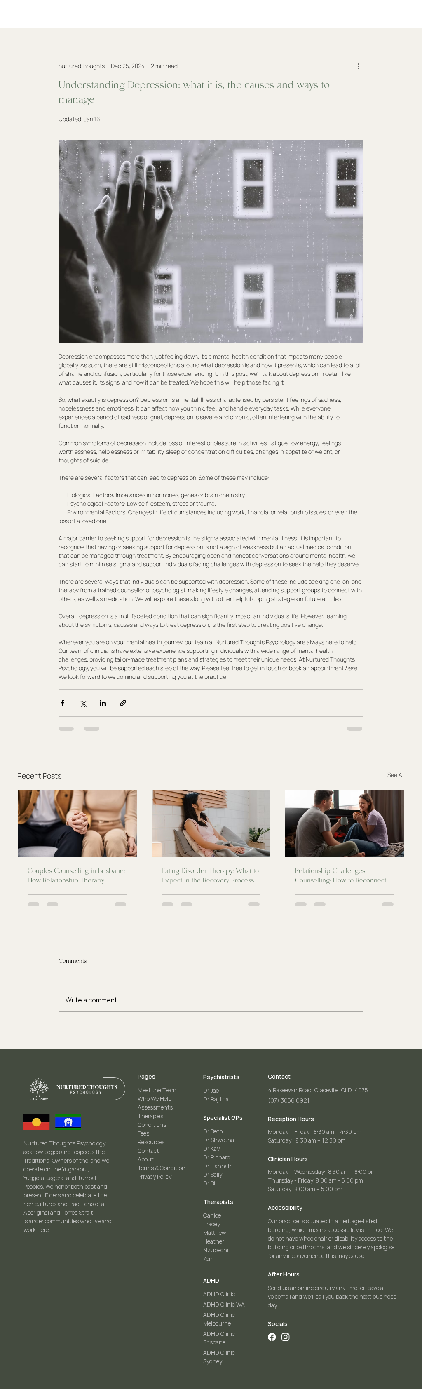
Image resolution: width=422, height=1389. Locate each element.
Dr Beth (213, 1131)
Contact (148, 1150)
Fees (143, 1133)
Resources (151, 1142)
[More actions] (358, 66)
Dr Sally (212, 1174)
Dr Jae (211, 1090)
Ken (208, 1258)
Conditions (152, 1125)
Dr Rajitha (216, 1099)
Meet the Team (157, 1090)
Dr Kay (211, 1148)
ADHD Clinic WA (224, 1304)
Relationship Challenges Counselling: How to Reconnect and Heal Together (340, 877)
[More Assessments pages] (315, 7)
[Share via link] (123, 703)
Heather (213, 1241)
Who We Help (154, 1099)
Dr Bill (210, 1183)
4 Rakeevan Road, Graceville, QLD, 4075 (318, 1090)
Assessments (155, 1107)
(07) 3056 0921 (288, 1100)
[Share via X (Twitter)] (83, 703)
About (146, 1159)
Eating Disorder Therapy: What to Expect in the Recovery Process (210, 876)
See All (396, 775)
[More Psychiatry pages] (171, 7)
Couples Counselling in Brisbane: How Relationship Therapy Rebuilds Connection (76, 877)
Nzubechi (215, 1250)
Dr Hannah (217, 1166)
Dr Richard (216, 1157)
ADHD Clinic (219, 1294)
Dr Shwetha (218, 1140)
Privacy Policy (154, 1176)
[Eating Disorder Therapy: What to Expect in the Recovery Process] (211, 823)
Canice (212, 1215)
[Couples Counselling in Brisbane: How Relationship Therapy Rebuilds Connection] (77, 823)
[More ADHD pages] (125, 7)
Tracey (211, 1224)
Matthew (214, 1232)
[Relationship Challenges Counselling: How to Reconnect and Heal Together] (344, 823)
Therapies (150, 1116)
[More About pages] (220, 21)
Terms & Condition (161, 1168)
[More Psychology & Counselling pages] (259, 7)
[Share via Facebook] (62, 703)
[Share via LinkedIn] (103, 703)
